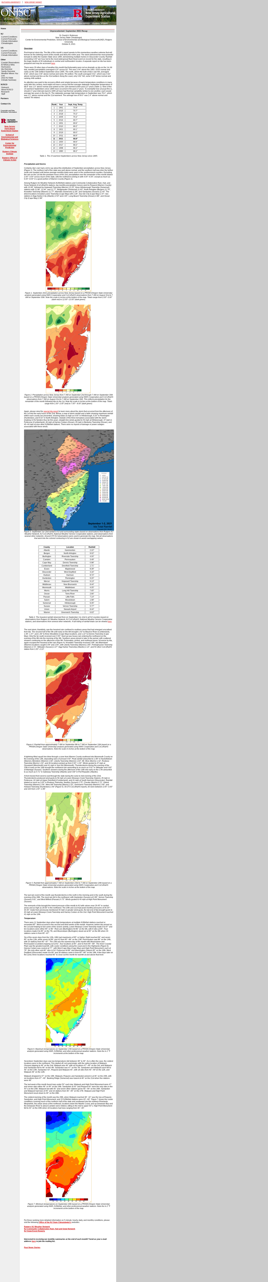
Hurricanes (6, 67)
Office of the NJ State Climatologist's (55, 1222)
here (53, 63)
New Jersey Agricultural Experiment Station (9, 128)
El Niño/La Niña (8, 65)
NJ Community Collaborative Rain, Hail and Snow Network (49, 1229)
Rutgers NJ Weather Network (37, 1227)
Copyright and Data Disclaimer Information (9, 111)
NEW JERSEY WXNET (33, 2)
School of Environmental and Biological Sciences (9, 137)
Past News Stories (32, 1247)
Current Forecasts (8, 39)
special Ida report (51, 411)
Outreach (5, 87)
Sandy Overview (8, 71)
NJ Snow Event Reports (34, 1231)
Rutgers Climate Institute (9, 153)
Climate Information (9, 41)
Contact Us (6, 104)
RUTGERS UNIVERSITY (11, 2)
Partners (5, 98)
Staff (3, 94)
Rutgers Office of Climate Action (9, 159)
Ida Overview (6, 69)
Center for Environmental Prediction (9, 145)
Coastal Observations (10, 63)
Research (5, 92)
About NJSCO (7, 90)
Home (3, 28)
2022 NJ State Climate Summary (8, 79)
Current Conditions (9, 37)
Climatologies (7, 43)
